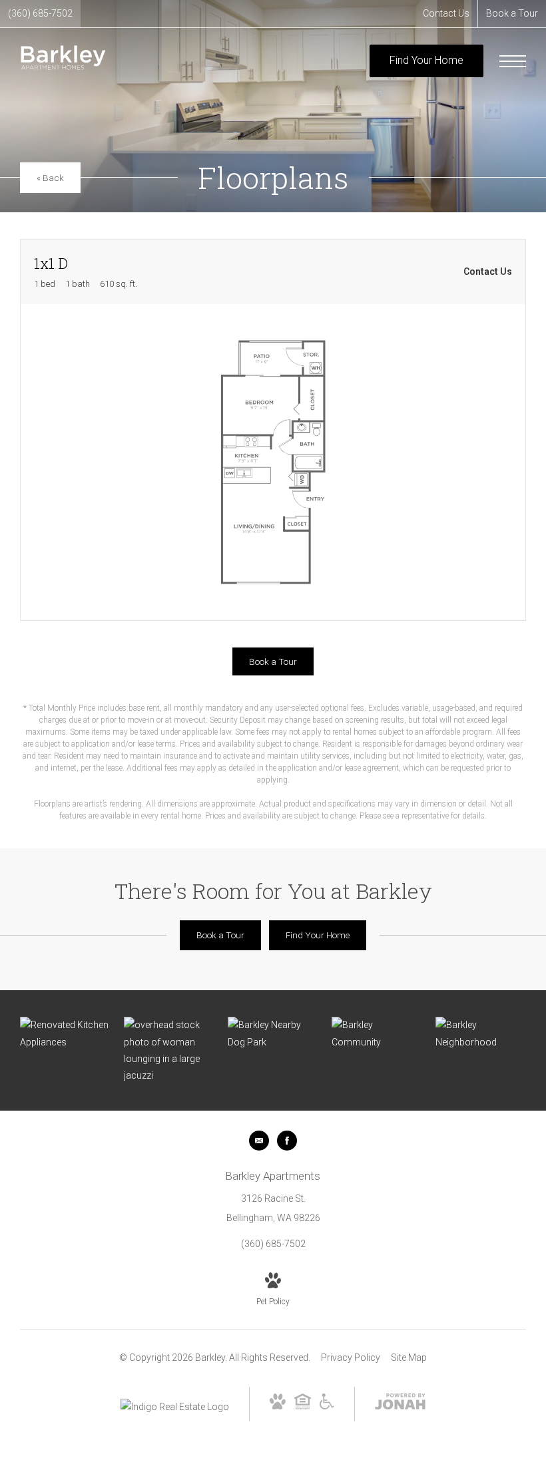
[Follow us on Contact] (259, 1141)
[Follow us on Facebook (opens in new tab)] (287, 1141)
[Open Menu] (512, 61)
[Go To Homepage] (63, 61)
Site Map (409, 1357)
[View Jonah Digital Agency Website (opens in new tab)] (400, 1404)
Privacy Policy (350, 1357)
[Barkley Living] (169, 1050)
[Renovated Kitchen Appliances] (65, 1033)
